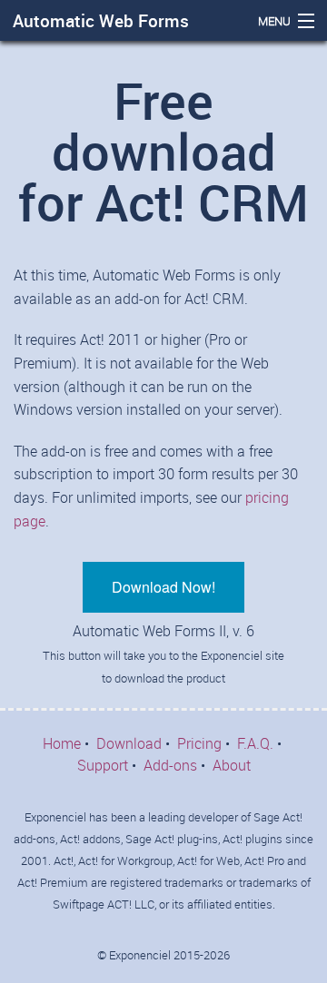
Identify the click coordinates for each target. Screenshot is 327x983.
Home (62, 743)
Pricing (199, 743)
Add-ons (170, 765)
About (232, 765)
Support (102, 765)
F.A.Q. (255, 743)
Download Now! (163, 586)
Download (129, 743)
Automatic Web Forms (101, 21)
